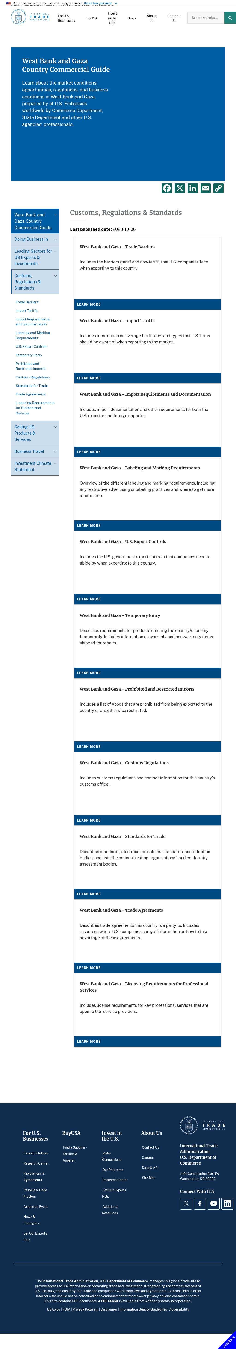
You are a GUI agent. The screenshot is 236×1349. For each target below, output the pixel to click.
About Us (151, 1133)
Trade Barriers (27, 302)
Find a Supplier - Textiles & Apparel (74, 1153)
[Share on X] (179, 188)
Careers (148, 1157)
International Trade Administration (70, 1281)
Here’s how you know (99, 3)
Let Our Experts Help (35, 1236)
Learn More (88, 304)
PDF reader (109, 1301)
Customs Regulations (33, 377)
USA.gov (53, 1309)
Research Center (36, 1163)
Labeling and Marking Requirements (33, 335)
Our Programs (113, 1169)
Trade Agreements (30, 394)
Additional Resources (110, 1209)
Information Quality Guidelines (143, 1309)
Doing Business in (31, 239)
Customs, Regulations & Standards (27, 281)
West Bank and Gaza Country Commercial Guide (33, 221)
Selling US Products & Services (24, 433)
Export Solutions (36, 1153)
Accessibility (179, 1309)
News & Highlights (31, 1219)
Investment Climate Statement (32, 466)
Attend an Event (36, 1206)
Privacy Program (85, 1309)
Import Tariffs (27, 310)
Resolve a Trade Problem (35, 1193)
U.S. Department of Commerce (124, 1281)
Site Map (148, 1177)
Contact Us (150, 1147)
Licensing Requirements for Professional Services (35, 408)
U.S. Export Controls (31, 346)
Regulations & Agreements (34, 1176)
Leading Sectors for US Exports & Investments (33, 257)
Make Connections (111, 1156)
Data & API (150, 1167)
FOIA (66, 1309)
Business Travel (29, 451)
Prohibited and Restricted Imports (31, 366)
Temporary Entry (29, 355)
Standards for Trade (32, 385)
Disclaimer (109, 1309)
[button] (66, 17)
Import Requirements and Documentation (33, 321)
